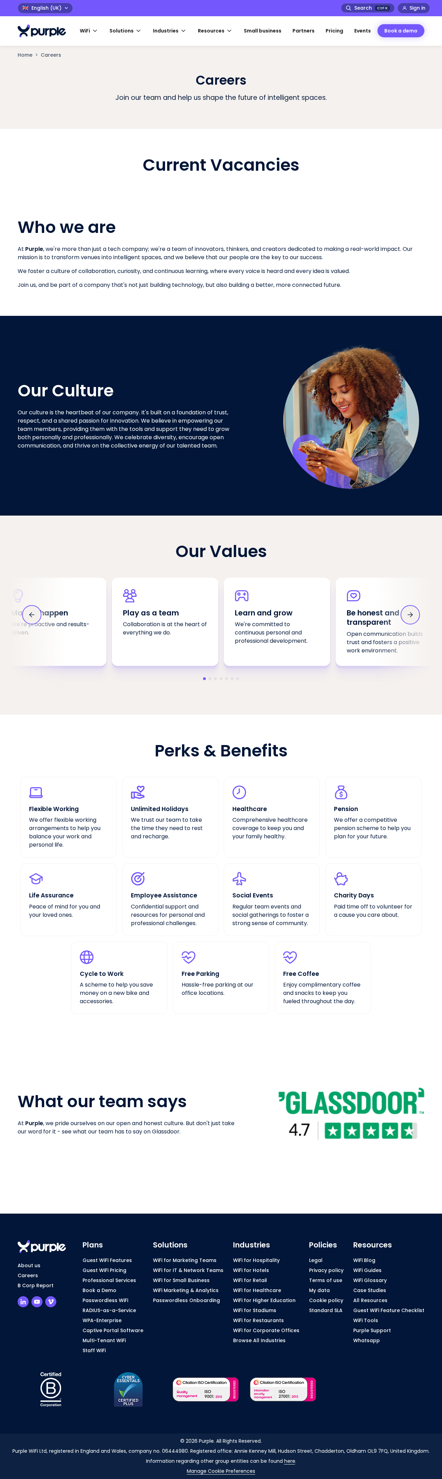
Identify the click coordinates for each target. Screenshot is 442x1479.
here (289, 1461)
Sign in (417, 7)
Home (25, 54)
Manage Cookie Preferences (221, 1471)
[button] (89, 31)
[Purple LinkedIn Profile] (23, 1301)
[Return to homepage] (45, 31)
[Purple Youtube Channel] (36, 1301)
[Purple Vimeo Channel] (50, 1301)
